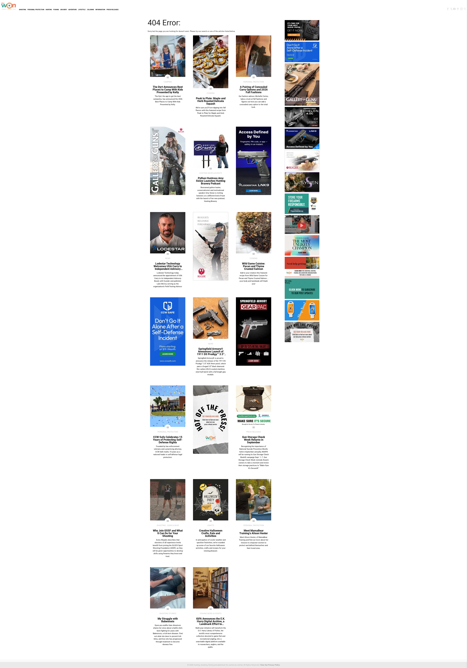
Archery (63, 9)
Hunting (49, 9)
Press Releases (112, 9)
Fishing (56, 9)
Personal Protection (35, 9)
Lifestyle (81, 9)
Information (100, 9)
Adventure (72, 9)
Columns (90, 9)
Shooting (22, 9)
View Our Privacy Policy (270, 665)
